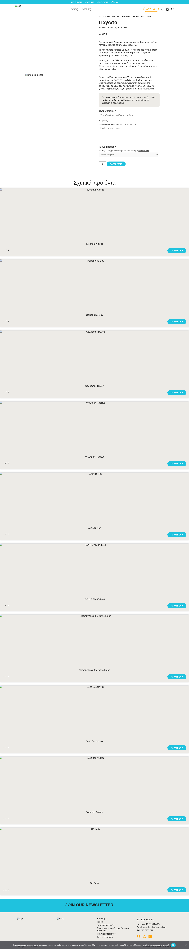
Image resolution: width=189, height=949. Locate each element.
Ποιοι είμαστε (76, 2)
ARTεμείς (151, 9)
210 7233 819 (147, 930)
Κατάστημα (104, 17)
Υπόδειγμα (144, 151)
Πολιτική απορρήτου (106, 934)
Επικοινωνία (102, 2)
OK (173, 945)
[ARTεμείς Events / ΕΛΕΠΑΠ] (18, 9)
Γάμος (74, 9)
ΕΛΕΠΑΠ (115, 2)
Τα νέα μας (89, 2)
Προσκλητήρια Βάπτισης (132, 17)
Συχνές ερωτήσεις (105, 937)
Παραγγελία (116, 164)
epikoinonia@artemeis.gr (154, 927)
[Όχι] (185, 945)
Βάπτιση (86, 9)
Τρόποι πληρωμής (105, 925)
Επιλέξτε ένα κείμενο (108, 124)
